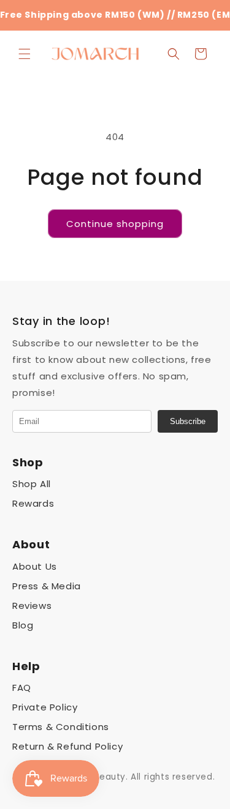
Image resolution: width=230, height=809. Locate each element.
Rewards (33, 503)
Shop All (31, 483)
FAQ (21, 687)
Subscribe (187, 421)
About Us (34, 566)
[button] (24, 53)
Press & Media (46, 586)
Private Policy (44, 707)
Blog (22, 625)
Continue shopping (115, 223)
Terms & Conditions (60, 726)
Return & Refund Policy (67, 746)
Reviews (32, 605)
